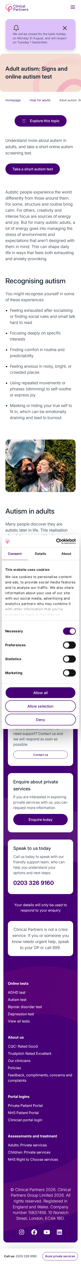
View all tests (19, 1021)
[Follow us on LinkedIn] (59, 1232)
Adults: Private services (27, 1145)
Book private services (60, 1256)
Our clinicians (19, 1060)
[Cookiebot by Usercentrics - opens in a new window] (57, 541)
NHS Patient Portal (23, 1112)
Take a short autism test (32, 169)
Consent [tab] (15, 554)
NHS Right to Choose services (33, 1159)
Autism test (17, 999)
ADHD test (16, 992)
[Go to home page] (16, 8)
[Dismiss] (64, 28)
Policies (14, 1068)
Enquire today (40, 819)
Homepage (13, 100)
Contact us (40, 754)
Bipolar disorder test (25, 1007)
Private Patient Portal (25, 1105)
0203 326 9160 (26, 1256)
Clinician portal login (25, 1120)
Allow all (40, 692)
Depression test (21, 1014)
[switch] (69, 645)
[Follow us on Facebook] (34, 1232)
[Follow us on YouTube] (46, 1232)
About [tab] (66, 554)
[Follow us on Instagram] (21, 1232)
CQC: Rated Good (23, 1046)
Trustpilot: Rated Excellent (29, 1053)
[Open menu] (73, 7)
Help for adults (40, 100)
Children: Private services (29, 1152)
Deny (40, 719)
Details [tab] (40, 554)
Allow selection (40, 706)
